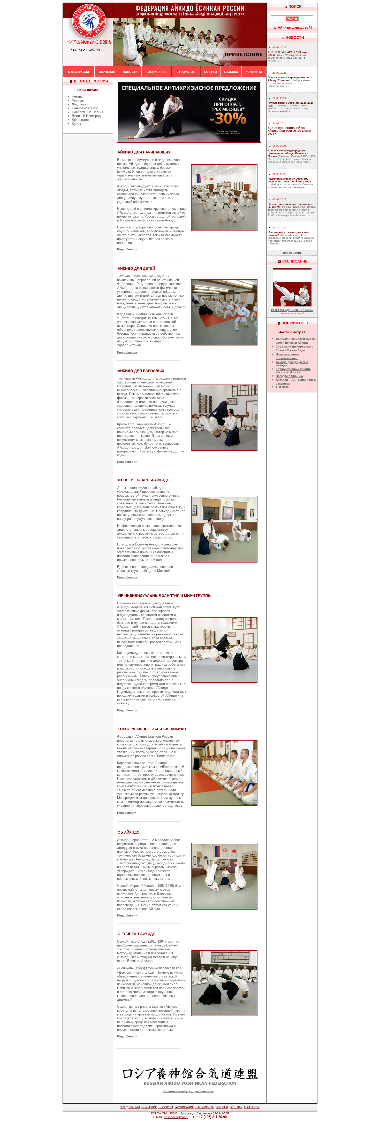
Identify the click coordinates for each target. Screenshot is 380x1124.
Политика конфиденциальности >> (188, 1091)
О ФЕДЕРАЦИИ (78, 71)
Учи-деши (283, 386)
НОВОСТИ (130, 71)
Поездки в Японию (289, 376)
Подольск (79, 104)
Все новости (292, 252)
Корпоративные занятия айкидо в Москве (293, 370)
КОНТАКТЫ (254, 71)
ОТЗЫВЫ (231, 71)
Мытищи (78, 100)
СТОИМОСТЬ (186, 71)
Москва (77, 96)
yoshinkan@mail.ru (176, 1117)
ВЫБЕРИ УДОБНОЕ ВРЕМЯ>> (292, 310)
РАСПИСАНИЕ (156, 71)
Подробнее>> (126, 812)
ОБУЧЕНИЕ (107, 71)
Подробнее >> (127, 249)
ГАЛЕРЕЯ (210, 71)
